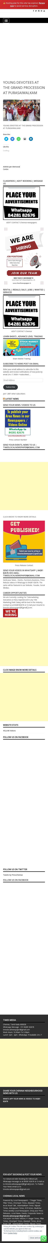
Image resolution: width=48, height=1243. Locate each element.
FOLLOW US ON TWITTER (15, 869)
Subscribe (10, 387)
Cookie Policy (12, 1233)
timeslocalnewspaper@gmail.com (16, 1029)
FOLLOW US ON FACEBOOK (15, 737)
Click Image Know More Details (19, 670)
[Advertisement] (24, 52)
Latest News (12, 398)
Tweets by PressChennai (13, 875)
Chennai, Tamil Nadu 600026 (14, 1024)
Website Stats (10, 725)
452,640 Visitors (9, 730)
